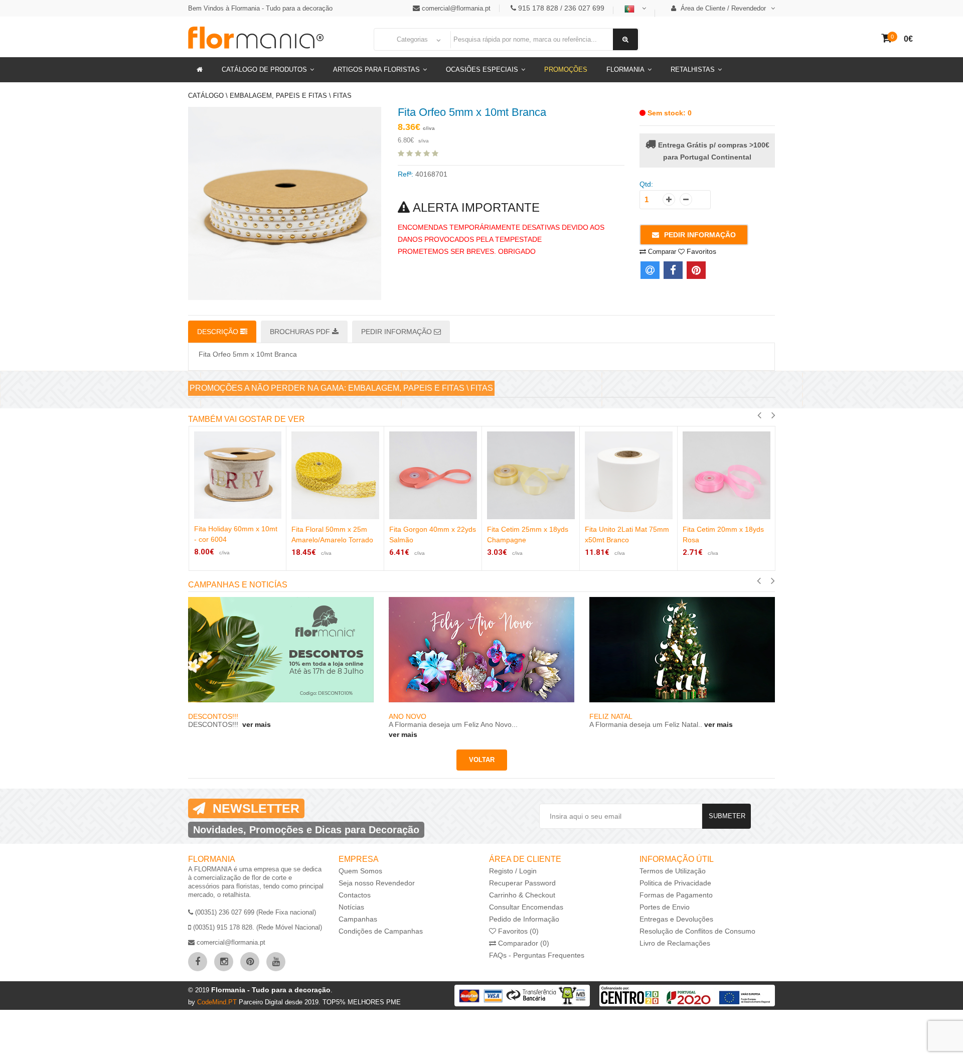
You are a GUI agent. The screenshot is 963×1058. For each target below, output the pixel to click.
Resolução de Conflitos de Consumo (697, 931)
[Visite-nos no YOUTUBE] (275, 961)
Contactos (355, 895)
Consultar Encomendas (526, 907)
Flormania (625, 69)
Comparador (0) (522, 943)
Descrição (218, 332)
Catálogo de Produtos (264, 69)
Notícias (351, 907)
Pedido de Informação (524, 919)
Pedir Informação (700, 235)
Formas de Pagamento (676, 895)
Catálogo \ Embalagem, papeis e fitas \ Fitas (270, 95)
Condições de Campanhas (381, 931)
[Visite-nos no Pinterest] (249, 961)
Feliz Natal (610, 716)
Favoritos (700, 251)
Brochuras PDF (301, 332)
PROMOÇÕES (565, 69)
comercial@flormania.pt (456, 8)
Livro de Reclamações (674, 943)
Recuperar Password (522, 883)
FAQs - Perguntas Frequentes (536, 955)
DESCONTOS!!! (214, 716)
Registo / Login (513, 871)
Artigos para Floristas (376, 69)
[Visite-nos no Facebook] (197, 961)
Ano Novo (407, 716)
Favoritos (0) (517, 931)
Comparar (661, 251)
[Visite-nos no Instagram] (223, 961)
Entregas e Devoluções (676, 919)
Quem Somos (360, 871)
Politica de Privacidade (675, 883)
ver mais (255, 724)
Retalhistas (693, 69)
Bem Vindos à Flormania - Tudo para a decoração (260, 8)
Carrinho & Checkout (522, 895)
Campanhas (358, 919)
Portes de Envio (664, 907)
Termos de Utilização (672, 871)
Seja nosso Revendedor (377, 883)
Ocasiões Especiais (482, 69)
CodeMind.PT (218, 1002)
